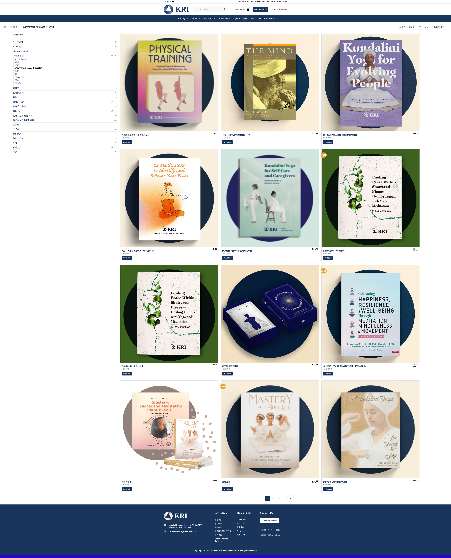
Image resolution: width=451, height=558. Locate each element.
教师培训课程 (19, 106)
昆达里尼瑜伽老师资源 (23, 120)
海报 (17, 71)
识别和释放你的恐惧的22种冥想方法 (138, 250)
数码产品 (17, 111)
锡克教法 (19, 83)
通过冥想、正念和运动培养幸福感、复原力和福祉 (345, 366)
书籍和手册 (14, 27)
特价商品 (17, 134)
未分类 (16, 129)
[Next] (290, 498)
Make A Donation (260, 9)
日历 (17, 65)
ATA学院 (17, 46)
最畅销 (16, 124)
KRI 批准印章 (20, 59)
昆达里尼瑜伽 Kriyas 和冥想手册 (28, 68)
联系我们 (218, 520)
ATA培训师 (18, 42)
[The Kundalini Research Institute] (176, 9)
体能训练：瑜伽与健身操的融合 (136, 135)
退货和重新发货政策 (223, 531)
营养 (17, 80)
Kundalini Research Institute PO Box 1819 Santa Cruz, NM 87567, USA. (185, 526)
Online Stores (265, 18)
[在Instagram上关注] (168, 2)
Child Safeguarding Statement (223, 540)
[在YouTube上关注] (173, 2)
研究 (15, 143)
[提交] (225, 9)
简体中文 (280, 9)
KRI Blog (240, 527)
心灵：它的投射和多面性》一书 (236, 135)
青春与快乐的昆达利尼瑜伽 (335, 482)
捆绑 (15, 97)
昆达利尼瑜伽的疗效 (22, 115)
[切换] (115, 55)
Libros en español (21, 51)
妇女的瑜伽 (18, 93)
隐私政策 (218, 524)
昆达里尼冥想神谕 (230, 366)
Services (240, 531)
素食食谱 (19, 77)
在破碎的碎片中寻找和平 (334, 250)
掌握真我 (226, 482)
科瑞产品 (17, 147)
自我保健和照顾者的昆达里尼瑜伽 (237, 250)
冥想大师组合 (128, 482)
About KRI (241, 519)
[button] (242, 9)
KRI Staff (241, 535)
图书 (17, 62)
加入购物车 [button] (126, 142)
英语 (15, 152)
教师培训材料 (19, 102)
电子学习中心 (240, 18)
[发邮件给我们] (170, 2)
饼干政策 (218, 527)
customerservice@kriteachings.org (182, 531)
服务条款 (218, 535)
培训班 (16, 88)
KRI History (242, 523)
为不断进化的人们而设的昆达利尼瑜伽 (340, 135)
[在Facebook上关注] (165, 2)
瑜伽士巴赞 (18, 138)
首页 (4, 27)
